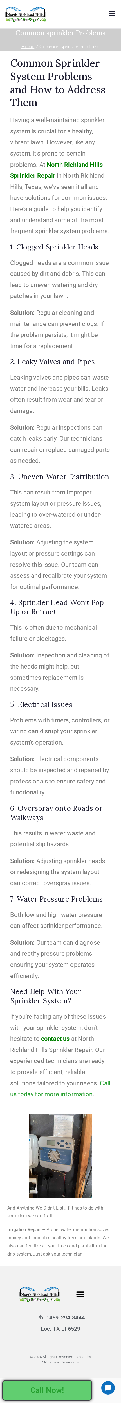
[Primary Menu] (111, 14)
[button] (80, 1294)
